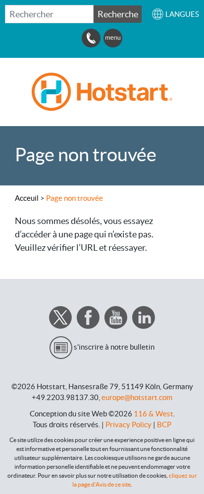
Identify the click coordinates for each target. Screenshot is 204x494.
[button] (175, 14)
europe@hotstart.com (137, 397)
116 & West (153, 413)
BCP (164, 424)
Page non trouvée (74, 198)
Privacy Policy (128, 424)
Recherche (118, 14)
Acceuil (27, 198)
